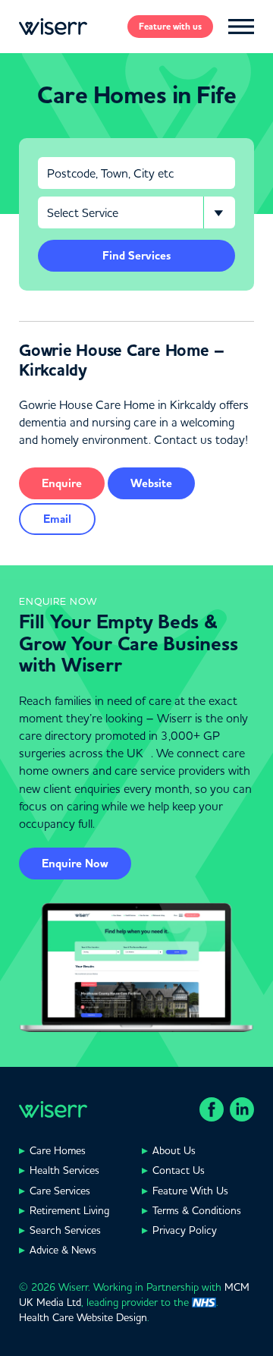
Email (57, 519)
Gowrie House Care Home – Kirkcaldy (122, 360)
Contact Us (178, 1170)
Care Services (60, 1190)
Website (151, 483)
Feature (170, 26)
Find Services (136, 255)
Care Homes (58, 1150)
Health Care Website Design (83, 1317)
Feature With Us (190, 1190)
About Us (174, 1150)
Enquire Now (75, 863)
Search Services (65, 1230)
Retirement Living (69, 1210)
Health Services (64, 1170)
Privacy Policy (184, 1230)
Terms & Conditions (196, 1210)
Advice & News (63, 1250)
